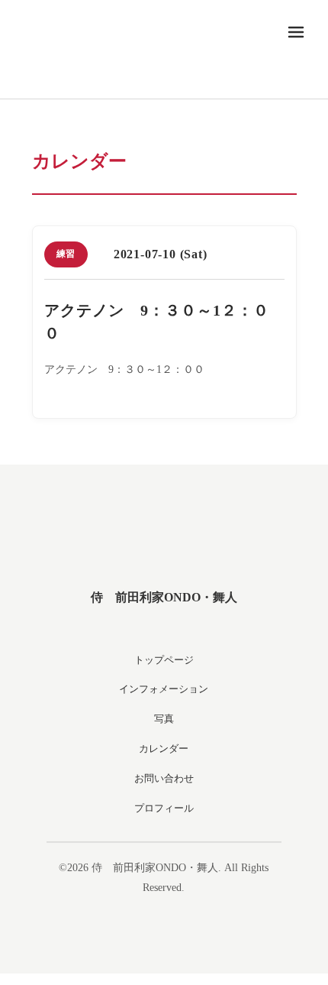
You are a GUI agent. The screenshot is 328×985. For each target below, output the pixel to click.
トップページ (164, 660)
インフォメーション (163, 689)
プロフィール (164, 808)
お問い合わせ (164, 778)
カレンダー (163, 748)
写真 (164, 718)
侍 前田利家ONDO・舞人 (164, 597)
